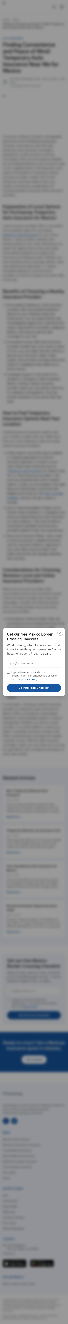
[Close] (60, 633)
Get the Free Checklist (34, 687)
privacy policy (29, 679)
